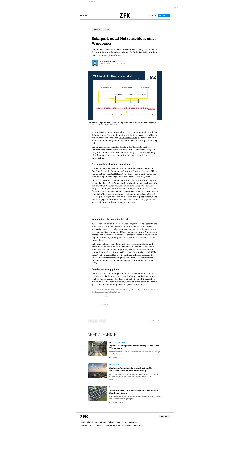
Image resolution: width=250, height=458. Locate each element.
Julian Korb (111, 61)
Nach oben (164, 416)
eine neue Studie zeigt (129, 137)
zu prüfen (137, 284)
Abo (163, 15)
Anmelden (152, 15)
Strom (106, 29)
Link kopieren (157, 321)
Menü (85, 15)
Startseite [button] (125, 15)
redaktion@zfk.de (113, 292)
